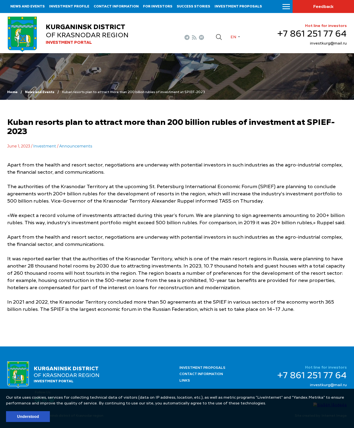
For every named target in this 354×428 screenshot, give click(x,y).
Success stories (193, 6)
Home (12, 92)
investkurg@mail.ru (328, 43)
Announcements (75, 146)
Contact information (116, 6)
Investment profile (69, 6)
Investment (44, 146)
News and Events (39, 92)
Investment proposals (238, 6)
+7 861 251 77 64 (312, 34)
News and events (27, 6)
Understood (28, 417)
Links (184, 380)
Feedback (323, 7)
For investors (157, 6)
